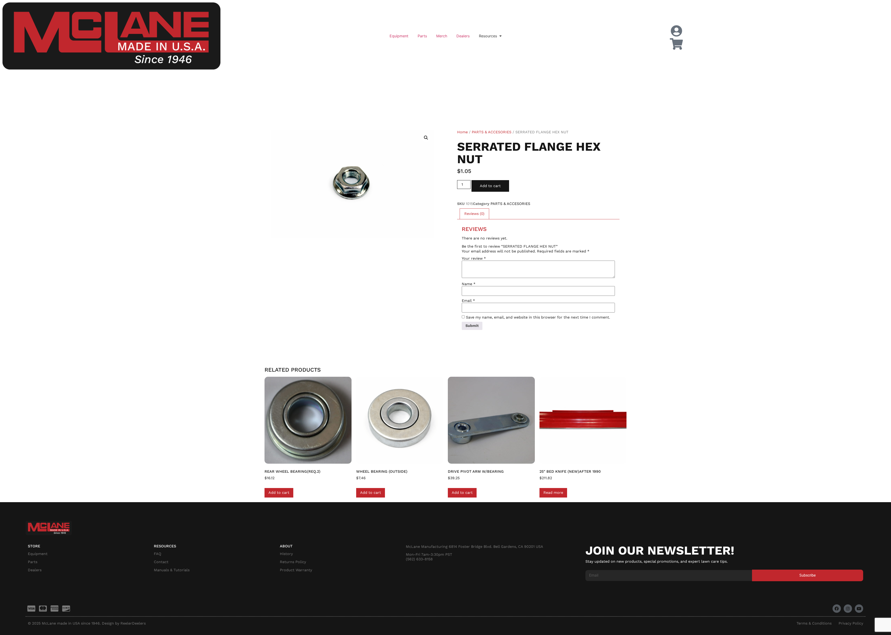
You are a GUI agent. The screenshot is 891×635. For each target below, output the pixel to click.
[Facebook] (837, 608)
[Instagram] (848, 608)
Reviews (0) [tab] (474, 213)
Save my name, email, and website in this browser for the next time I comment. (538, 317)
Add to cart (490, 186)
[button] (426, 138)
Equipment (399, 36)
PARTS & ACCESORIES (491, 132)
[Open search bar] (779, 23)
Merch (441, 36)
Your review (474, 258)
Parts (422, 36)
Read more (553, 492)
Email (468, 301)
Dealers (463, 36)
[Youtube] (859, 608)
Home (462, 132)
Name (468, 284)
